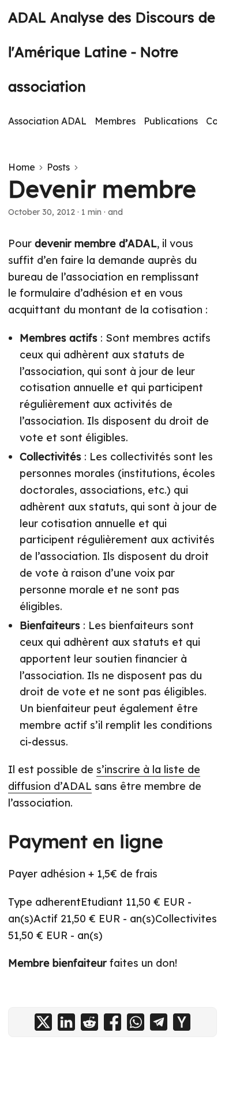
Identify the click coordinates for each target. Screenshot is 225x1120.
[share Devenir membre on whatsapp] (135, 1022)
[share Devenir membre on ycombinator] (181, 1022)
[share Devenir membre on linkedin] (66, 1022)
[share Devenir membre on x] (43, 1022)
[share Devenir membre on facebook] (112, 1022)
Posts (58, 167)
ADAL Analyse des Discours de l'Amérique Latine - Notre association (111, 52)
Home (21, 167)
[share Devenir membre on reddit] (89, 1022)
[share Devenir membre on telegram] (158, 1022)
